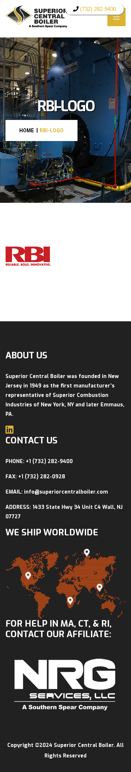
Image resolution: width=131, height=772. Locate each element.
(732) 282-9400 (97, 9)
